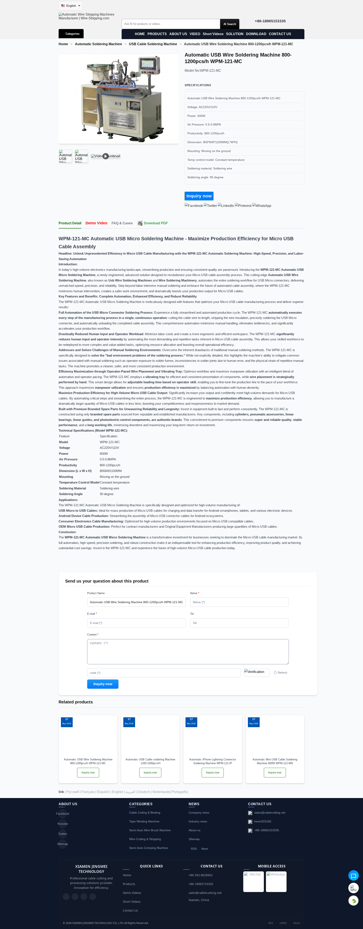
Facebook (63, 813)
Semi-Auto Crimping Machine (148, 848)
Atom (204, 848)
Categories (72, 33)
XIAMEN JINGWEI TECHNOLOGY (91, 869)
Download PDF (156, 223)
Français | (89, 792)
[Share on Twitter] (210, 205)
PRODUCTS (157, 34)
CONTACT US (280, 34)
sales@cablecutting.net (269, 812)
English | (118, 792)
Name (194, 593)
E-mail (92, 613)
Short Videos (213, 34)
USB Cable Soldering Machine (153, 44)
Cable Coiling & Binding (144, 812)
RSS (194, 848)
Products (129, 884)
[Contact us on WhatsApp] (353, 888)
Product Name (96, 593)
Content (93, 634)
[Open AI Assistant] (353, 875)
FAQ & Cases (122, 223)
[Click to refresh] (257, 673)
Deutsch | (145, 792)
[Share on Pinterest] (243, 205)
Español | (104, 792)
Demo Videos (132, 893)
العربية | (131, 792)
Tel (192, 613)
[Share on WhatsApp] (261, 205)
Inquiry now (199, 195)
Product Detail (70, 223)
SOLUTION (234, 34)
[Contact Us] (92, 896)
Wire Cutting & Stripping (145, 839)
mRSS (283, 923)
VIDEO (195, 34)
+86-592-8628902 (201, 875)
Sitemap (63, 844)
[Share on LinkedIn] (226, 205)
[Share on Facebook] (194, 205)
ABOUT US (178, 34)
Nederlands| (162, 792)
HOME (140, 34)
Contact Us (130, 910)
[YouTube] (66, 896)
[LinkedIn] (83, 896)
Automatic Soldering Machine (98, 44)
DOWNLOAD (256, 34)
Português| (180, 792)
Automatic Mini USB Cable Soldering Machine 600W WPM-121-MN (275, 761)
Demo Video (96, 223)
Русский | (73, 792)
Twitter (63, 833)
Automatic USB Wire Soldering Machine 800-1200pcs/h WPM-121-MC (88, 761)
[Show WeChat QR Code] (353, 900)
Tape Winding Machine (144, 821)
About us (194, 830)
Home (63, 44)
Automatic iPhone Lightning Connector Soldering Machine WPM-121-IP (212, 761)
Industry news (198, 821)
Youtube (63, 823)
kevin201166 (262, 821)
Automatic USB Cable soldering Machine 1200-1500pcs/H (150, 761)
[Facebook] (75, 896)
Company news (199, 812)
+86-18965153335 (266, 830)
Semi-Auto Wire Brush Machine (150, 830)
